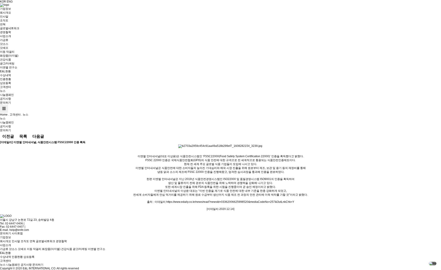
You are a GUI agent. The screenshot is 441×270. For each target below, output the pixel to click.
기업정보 (5, 8)
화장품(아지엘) (9, 55)
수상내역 (5, 75)
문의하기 (5, 102)
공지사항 (5, 98)
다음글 (38, 136)
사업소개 (5, 36)
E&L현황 (5, 71)
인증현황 (5, 79)
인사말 (4, 16)
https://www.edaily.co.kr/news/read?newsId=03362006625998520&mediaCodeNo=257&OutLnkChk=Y (230, 201)
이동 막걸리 (7, 51)
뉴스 (3, 91)
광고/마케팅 (7, 63)
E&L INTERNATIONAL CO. (39, 268)
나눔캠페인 (7, 94)
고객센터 (5, 87)
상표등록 (5, 83)
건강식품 (5, 59)
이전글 (8, 136)
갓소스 (4, 44)
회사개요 (5, 12)
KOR (3, 1)
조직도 (4, 20)
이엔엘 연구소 (8, 67)
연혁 (3, 24)
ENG (10, 1)
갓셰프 (4, 47)
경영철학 (5, 32)
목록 (23, 136)
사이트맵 (17, 233)
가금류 (4, 40)
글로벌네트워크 (9, 28)
